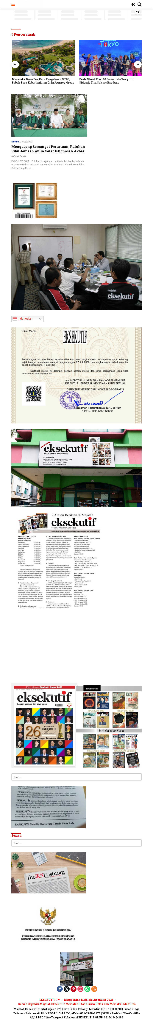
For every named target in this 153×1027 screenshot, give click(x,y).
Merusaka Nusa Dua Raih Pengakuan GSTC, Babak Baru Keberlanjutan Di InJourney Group (42, 81)
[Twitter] (67, 989)
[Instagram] (80, 989)
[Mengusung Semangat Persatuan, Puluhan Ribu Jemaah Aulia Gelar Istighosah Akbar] (49, 115)
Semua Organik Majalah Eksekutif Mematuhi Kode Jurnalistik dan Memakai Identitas (76, 1004)
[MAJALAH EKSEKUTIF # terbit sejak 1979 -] (76, 969)
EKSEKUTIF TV (50, 999)
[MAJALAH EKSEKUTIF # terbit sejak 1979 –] (30, 4)
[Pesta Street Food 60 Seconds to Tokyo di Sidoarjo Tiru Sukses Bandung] (110, 58)
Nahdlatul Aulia (18, 156)
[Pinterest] (73, 989)
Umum (15, 141)
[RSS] (94, 989)
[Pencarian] (139, 4)
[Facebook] (60, 989)
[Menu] (13, 4)
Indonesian (24, 318)
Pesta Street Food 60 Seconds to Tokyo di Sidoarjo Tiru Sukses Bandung (106, 81)
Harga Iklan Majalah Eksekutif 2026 (88, 999)
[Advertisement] (76, 640)
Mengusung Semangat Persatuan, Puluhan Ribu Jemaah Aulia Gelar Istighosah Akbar (48, 148)
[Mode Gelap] (133, 4)
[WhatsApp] (87, 989)
